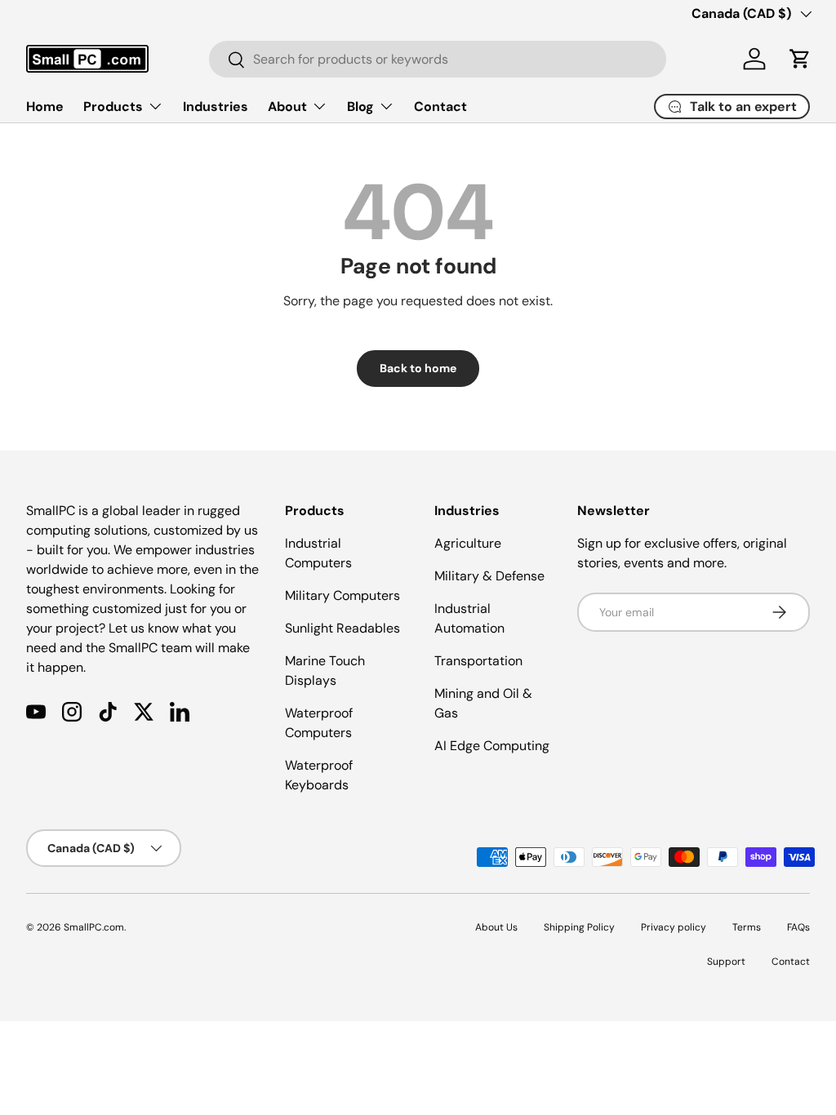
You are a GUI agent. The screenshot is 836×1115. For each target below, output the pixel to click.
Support (726, 961)
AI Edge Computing (491, 745)
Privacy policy (673, 927)
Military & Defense (489, 575)
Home (45, 106)
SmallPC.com (94, 927)
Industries (215, 106)
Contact (440, 106)
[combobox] (437, 59)
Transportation (478, 660)
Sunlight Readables (342, 628)
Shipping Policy (579, 927)
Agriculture (467, 543)
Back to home (418, 368)
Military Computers (342, 595)
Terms (746, 927)
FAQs (798, 927)
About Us (496, 927)
